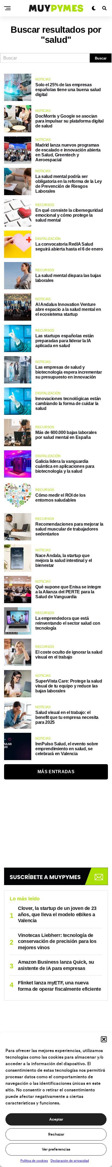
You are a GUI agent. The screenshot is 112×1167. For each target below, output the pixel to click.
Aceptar (56, 1119)
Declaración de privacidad (70, 1160)
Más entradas (56, 771)
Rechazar (56, 1134)
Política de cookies (34, 1160)
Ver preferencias (56, 1149)
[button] (104, 1039)
